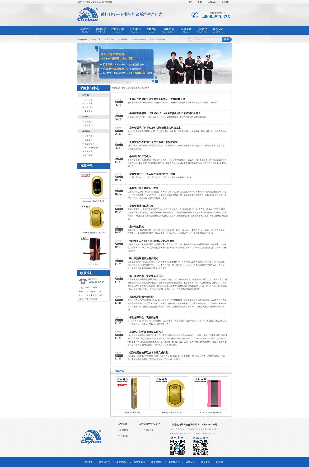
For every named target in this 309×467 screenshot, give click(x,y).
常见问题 (88, 111)
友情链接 (122, 424)
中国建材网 (149, 430)
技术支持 (88, 107)
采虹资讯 (86, 95)
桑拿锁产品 (104, 462)
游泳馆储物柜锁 (139, 39)
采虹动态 (88, 100)
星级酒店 (88, 151)
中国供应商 (123, 436)
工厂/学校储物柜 (92, 147)
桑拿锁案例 (139, 462)
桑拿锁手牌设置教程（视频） (145, 188)
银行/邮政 (89, 155)
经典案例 (86, 131)
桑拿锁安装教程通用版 (141, 205)
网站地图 (225, 2)
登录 (190, 2)
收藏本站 (212, 2)
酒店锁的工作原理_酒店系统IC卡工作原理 (151, 241)
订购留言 (190, 462)
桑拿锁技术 (156, 462)
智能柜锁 (101, 30)
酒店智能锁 (109, 39)
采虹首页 (85, 30)
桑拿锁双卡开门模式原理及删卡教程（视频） (153, 174)
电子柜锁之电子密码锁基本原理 (146, 276)
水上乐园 (88, 140)
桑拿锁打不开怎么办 (140, 156)
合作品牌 (88, 122)
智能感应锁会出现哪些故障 (143, 317)
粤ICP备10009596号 (207, 424)
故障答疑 (169, 30)
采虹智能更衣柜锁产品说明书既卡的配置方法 (153, 142)
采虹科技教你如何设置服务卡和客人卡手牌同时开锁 (157, 99)
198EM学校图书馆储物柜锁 (93, 232)
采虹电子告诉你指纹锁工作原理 (146, 331)
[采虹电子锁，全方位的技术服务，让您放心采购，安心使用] (154, 83)
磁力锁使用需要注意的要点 (143, 258)
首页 (124, 88)
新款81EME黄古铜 (132, 412)
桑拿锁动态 (174, 462)
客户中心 (86, 117)
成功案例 (151, 30)
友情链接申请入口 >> (149, 424)
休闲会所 (88, 136)
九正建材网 (123, 430)
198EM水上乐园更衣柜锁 (171, 412)
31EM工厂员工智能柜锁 (93, 201)
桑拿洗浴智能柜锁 (157, 39)
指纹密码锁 (118, 30)
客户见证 (88, 125)
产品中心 (135, 30)
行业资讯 (88, 103)
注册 (200, 2)
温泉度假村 (89, 144)
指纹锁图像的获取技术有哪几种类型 (148, 352)
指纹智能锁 (93, 264)
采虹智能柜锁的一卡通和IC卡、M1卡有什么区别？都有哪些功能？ (165, 113)
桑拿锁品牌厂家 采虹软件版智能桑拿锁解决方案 (155, 127)
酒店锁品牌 (123, 39)
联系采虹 (218, 30)
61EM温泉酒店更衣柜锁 (210, 412)
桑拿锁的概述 (136, 226)
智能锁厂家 (95, 39)
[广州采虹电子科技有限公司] (87, 20)
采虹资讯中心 (133, 88)
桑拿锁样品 (122, 462)
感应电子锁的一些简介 (141, 296)
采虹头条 (186, 30)
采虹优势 (202, 30)
